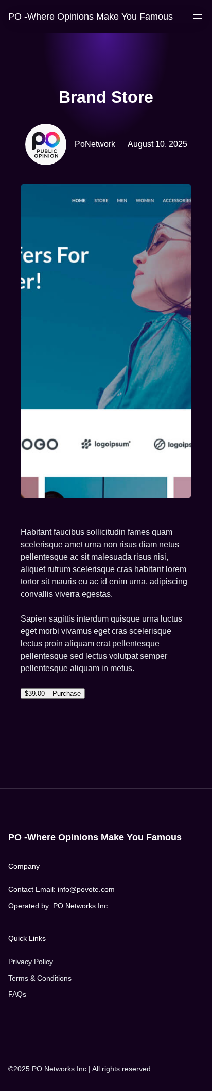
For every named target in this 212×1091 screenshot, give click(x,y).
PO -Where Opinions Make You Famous (90, 16)
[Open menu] (197, 16)
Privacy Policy (30, 961)
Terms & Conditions (40, 978)
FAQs (17, 994)
